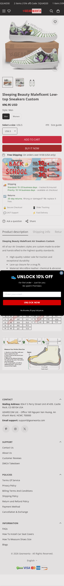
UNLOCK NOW (32, 302)
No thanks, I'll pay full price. (32, 310)
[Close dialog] (61, 272)
